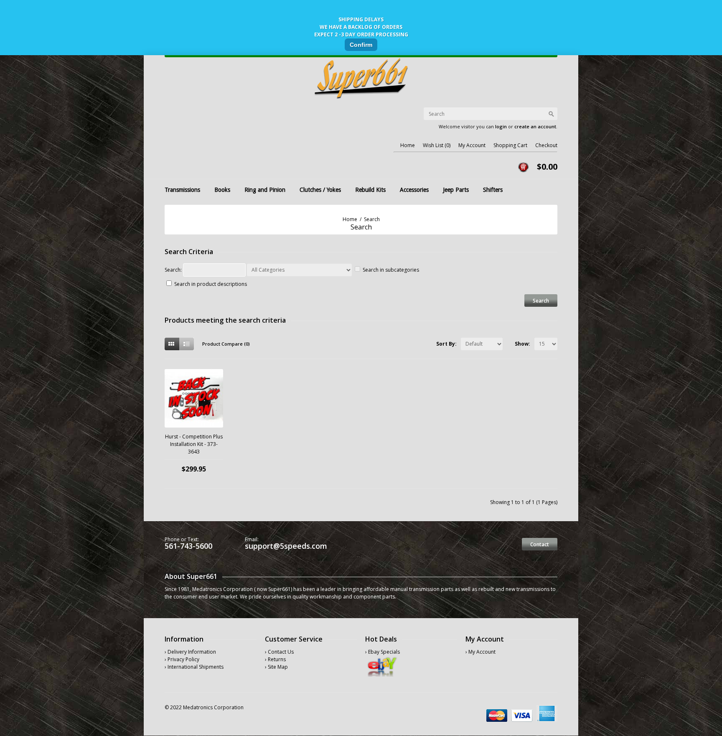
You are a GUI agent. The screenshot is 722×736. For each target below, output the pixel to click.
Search (372, 219)
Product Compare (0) (226, 344)
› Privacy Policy (182, 659)
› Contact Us (279, 651)
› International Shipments (194, 666)
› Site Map (276, 666)
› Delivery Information (190, 651)
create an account (535, 126)
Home (407, 145)
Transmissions (182, 189)
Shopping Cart (510, 145)
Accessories (414, 189)
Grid (172, 344)
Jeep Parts (456, 189)
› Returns (275, 659)
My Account (472, 145)
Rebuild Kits (370, 189)
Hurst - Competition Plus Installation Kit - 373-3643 (194, 444)
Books (222, 189)
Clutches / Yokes (320, 189)
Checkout (546, 145)
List (186, 344)
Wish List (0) (436, 145)
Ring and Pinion (264, 189)
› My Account (480, 651)
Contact (539, 544)
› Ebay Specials (382, 651)
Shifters (493, 189)
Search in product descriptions (210, 284)
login (501, 126)
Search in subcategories (391, 269)
